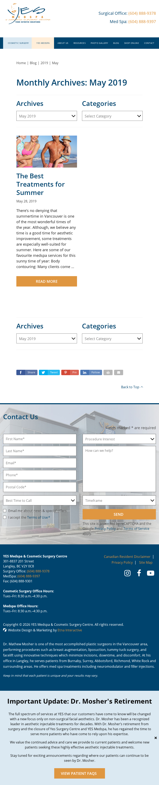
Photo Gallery (99, 43)
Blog (116, 43)
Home (21, 63)
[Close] (155, 738)
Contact (149, 43)
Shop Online (131, 43)
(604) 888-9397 (28, 576)
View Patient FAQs (79, 773)
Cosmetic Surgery (18, 43)
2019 (44, 63)
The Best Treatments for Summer (40, 184)
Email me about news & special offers (37, 510)
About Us (63, 43)
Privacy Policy (105, 528)
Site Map (146, 562)
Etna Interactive (70, 630)
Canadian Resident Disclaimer (127, 556)
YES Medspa (42, 43)
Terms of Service (136, 528)
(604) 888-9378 (38, 571)
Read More (47, 281)
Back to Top (130, 387)
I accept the (17, 517)
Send (118, 514)
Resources (79, 43)
